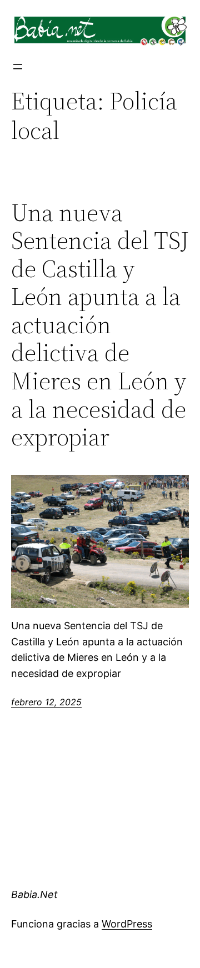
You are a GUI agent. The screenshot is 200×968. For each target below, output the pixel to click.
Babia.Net (34, 894)
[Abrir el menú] (17, 66)
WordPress (127, 924)
